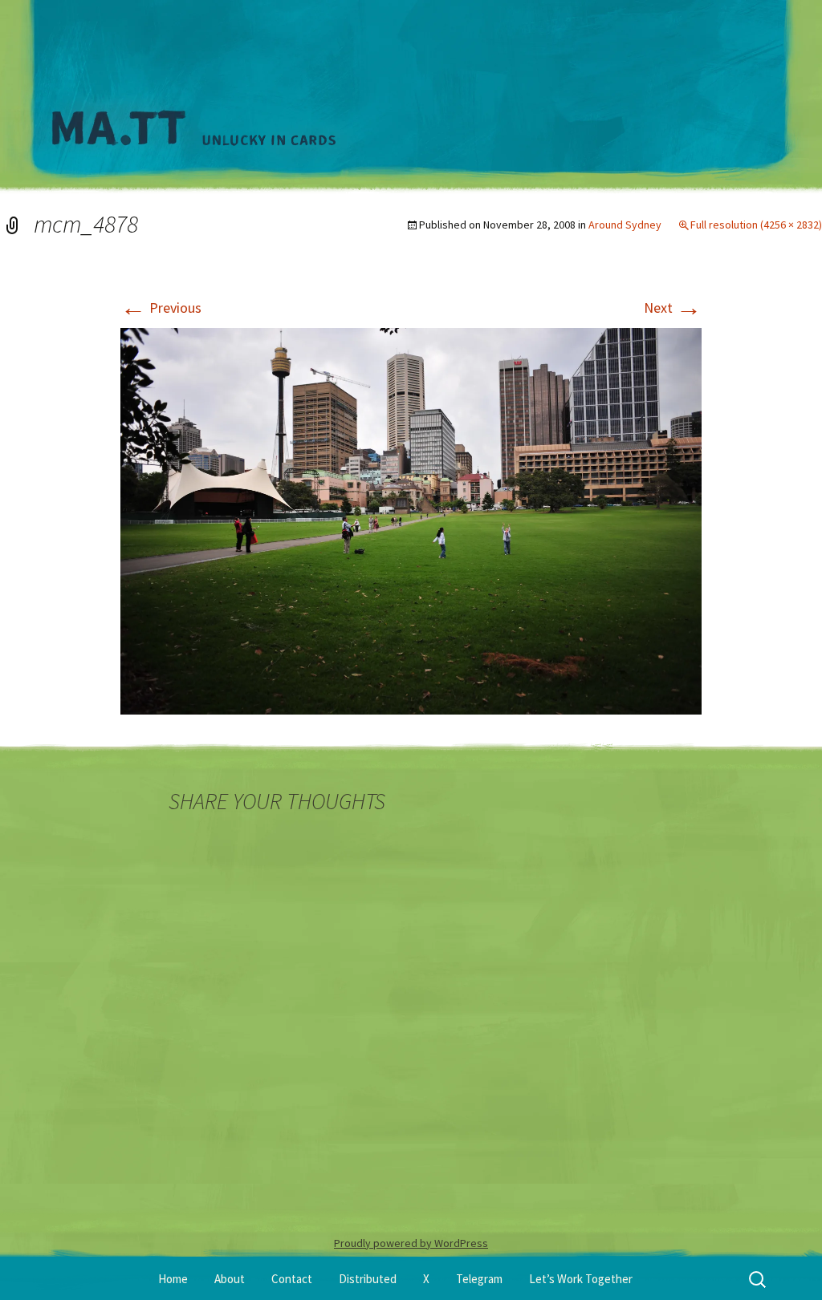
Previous (160, 307)
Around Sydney (624, 224)
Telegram (479, 1278)
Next (673, 307)
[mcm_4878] (411, 519)
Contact (291, 1278)
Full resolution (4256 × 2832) (756, 224)
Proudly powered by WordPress (411, 1243)
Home (173, 1278)
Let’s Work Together (581, 1278)
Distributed (368, 1278)
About (229, 1278)
